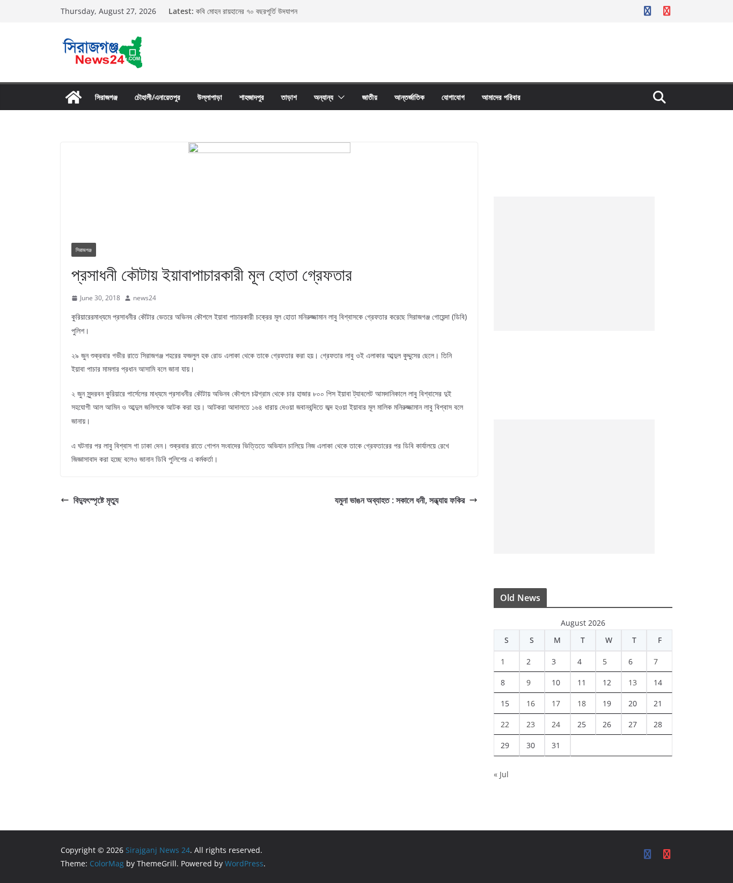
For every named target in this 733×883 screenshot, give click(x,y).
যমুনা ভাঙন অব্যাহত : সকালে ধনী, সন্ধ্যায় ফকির (400, 500)
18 (581, 703)
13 (632, 682)
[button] (339, 97)
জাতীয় (369, 97)
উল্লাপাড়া (209, 97)
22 (505, 724)
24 (556, 724)
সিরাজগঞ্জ (106, 97)
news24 (144, 297)
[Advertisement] (574, 264)
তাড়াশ (289, 97)
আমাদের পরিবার (501, 97)
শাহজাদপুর (251, 97)
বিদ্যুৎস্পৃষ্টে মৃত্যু (96, 500)
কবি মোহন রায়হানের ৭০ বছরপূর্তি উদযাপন (246, 11)
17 (556, 703)
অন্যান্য (323, 97)
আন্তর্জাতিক (409, 97)
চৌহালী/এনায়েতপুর (157, 97)
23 (530, 724)
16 (530, 703)
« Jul (501, 774)
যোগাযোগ (453, 97)
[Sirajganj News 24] (73, 97)
